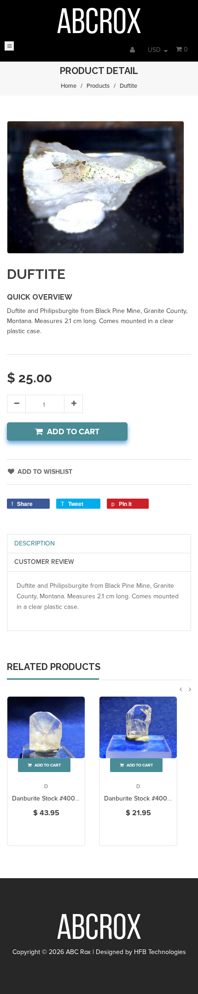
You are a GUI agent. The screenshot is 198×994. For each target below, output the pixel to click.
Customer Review (44, 562)
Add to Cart (73, 432)
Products (98, 86)
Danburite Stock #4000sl (48, 798)
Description (34, 543)
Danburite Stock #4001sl (139, 798)
